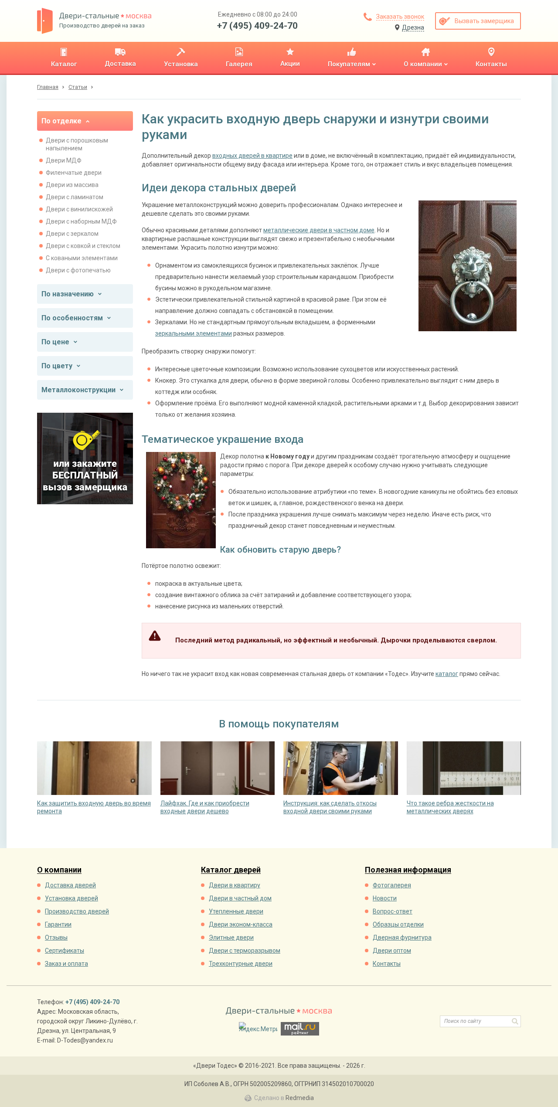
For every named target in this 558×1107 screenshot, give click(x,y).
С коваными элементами (82, 258)
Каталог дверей (231, 870)
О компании (59, 870)
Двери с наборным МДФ (81, 221)
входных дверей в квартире (252, 155)
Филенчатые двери (74, 172)
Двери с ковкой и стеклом (83, 245)
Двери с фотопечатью (78, 270)
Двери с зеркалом (72, 233)
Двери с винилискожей (79, 209)
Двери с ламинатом (74, 197)
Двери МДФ (64, 160)
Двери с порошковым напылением (77, 144)
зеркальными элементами (193, 333)
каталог (447, 673)
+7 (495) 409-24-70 (257, 25)
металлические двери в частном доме (318, 230)
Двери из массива (72, 184)
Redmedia (300, 1097)
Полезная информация (408, 870)
